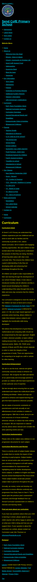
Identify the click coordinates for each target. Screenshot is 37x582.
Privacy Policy (13, 574)
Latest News (8, 32)
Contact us (7, 39)
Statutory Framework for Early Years (17, 306)
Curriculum (7, 217)
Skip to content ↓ (7, 3)
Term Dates (8, 35)
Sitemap (5, 574)
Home (6, 214)
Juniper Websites (21, 568)
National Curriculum (14, 309)
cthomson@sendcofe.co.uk (11, 535)
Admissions (8, 29)
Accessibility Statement (21, 571)
